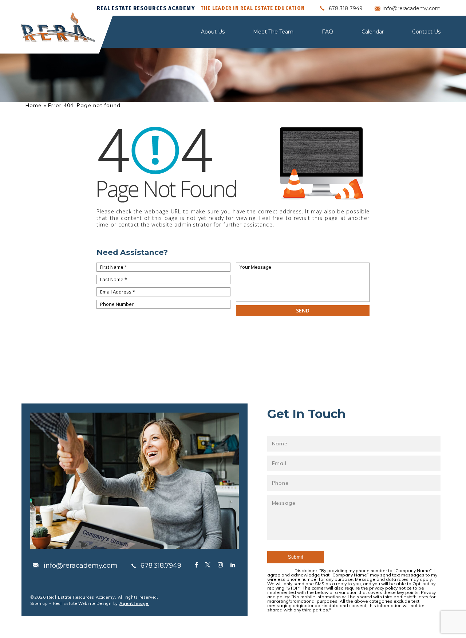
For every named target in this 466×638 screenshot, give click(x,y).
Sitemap (39, 603)
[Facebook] (196, 565)
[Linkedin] (232, 565)
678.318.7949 (346, 8)
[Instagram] (220, 565)
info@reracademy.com (412, 8)
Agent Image (134, 603)
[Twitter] (207, 565)
